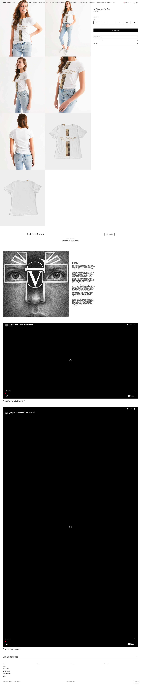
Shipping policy (6, 669)
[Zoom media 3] (22, 85)
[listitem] (114, 2)
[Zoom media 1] (22, 28)
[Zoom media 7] (22, 198)
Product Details (97, 36)
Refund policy (6, 668)
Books (4, 676)
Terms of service (7, 673)
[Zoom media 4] (68, 85)
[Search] (130, 2)
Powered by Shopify (17, 681)
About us (5, 675)
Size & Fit (95, 43)
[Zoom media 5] (22, 141)
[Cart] (137, 2)
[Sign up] (136, 656)
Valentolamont (9, 681)
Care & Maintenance (98, 40)
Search (4, 666)
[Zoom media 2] (68, 28)
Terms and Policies (70, 681)
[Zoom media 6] (68, 141)
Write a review (109, 234)
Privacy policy (6, 671)
